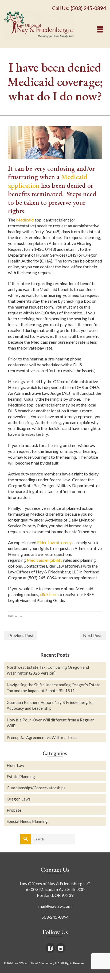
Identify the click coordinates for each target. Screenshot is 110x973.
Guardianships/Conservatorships (36, 787)
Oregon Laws (18, 799)
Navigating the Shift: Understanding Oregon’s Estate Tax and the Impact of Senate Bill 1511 (53, 687)
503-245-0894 (55, 916)
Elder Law (17, 616)
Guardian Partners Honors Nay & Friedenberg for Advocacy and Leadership (50, 705)
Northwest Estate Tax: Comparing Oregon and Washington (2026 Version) (48, 670)
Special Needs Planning (27, 821)
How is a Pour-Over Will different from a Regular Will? (50, 722)
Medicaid (25, 219)
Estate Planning (21, 776)
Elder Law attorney (54, 542)
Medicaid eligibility (44, 560)
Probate (14, 810)
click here (48, 594)
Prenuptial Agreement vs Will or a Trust (42, 737)
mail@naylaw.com (55, 906)
